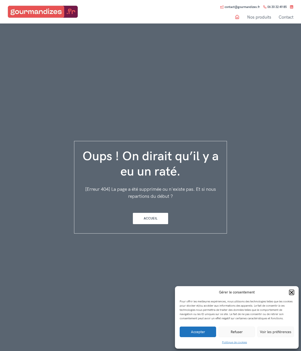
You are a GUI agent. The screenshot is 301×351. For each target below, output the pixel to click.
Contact (286, 17)
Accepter (198, 332)
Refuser (237, 332)
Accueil (150, 218)
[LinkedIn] (291, 7)
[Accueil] (237, 17)
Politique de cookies (234, 342)
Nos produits (259, 17)
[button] (291, 292)
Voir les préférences (275, 332)
